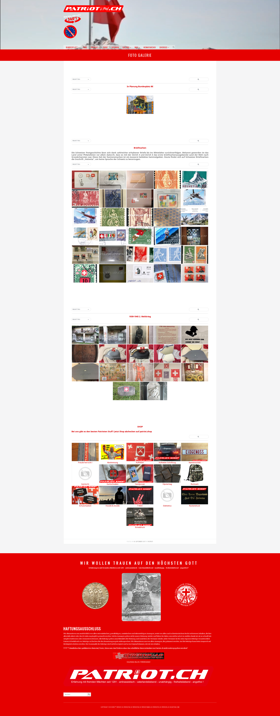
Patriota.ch (165, 707)
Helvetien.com (174, 707)
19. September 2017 (140, 541)
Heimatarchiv (150, 47)
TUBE (85, 47)
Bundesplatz (72, 47)
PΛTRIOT (150, 541)
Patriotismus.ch (147, 707)
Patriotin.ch (128, 707)
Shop (105, 47)
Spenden (115, 47)
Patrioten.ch (136, 707)
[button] (173, 47)
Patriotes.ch (157, 707)
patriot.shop (146, 431)
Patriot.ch (120, 707)
